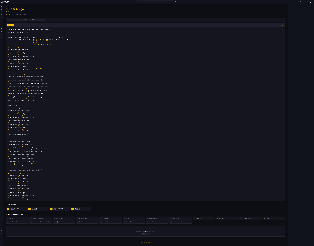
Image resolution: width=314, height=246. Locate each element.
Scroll (26, 19)
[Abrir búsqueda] (303, 1)
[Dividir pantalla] (1, 37)
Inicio (7, 6)
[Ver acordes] (1, 34)
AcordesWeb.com (147, 242)
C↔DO (32, 19)
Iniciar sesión (146, 233)
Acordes (11, 24)
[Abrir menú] (300, 1)
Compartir (42, 19)
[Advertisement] (301, 31)
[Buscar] (175, 1)
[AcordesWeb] (7, 2)
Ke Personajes (13, 6)
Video (17, 24)
